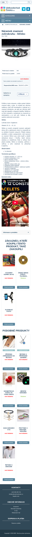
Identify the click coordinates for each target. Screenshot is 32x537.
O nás (16, 510)
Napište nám (16, 496)
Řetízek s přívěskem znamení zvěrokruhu (23, 355)
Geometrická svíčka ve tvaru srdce (9, 392)
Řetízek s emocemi (8, 465)
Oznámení (16, 506)
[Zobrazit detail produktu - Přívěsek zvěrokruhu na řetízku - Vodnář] (9, 342)
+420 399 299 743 (16, 492)
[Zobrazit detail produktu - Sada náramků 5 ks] (9, 415)
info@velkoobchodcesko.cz (16, 494)
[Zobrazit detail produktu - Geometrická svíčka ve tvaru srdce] (9, 378)
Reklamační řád (16, 512)
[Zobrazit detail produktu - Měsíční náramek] (23, 378)
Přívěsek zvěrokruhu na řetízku (9, 355)
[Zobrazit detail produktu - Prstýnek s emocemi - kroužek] (23, 415)
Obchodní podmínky (16, 508)
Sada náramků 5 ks (8, 428)
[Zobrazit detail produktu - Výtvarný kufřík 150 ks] (9, 260)
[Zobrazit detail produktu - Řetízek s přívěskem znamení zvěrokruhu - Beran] (23, 342)
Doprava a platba (16, 523)
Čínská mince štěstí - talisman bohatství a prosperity (23, 274)
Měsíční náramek (23, 392)
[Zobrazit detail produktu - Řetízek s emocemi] (9, 452)
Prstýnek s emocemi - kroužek (23, 429)
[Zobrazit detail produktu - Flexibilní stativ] (9, 297)
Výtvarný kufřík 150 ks (9, 273)
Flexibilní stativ (9, 310)
